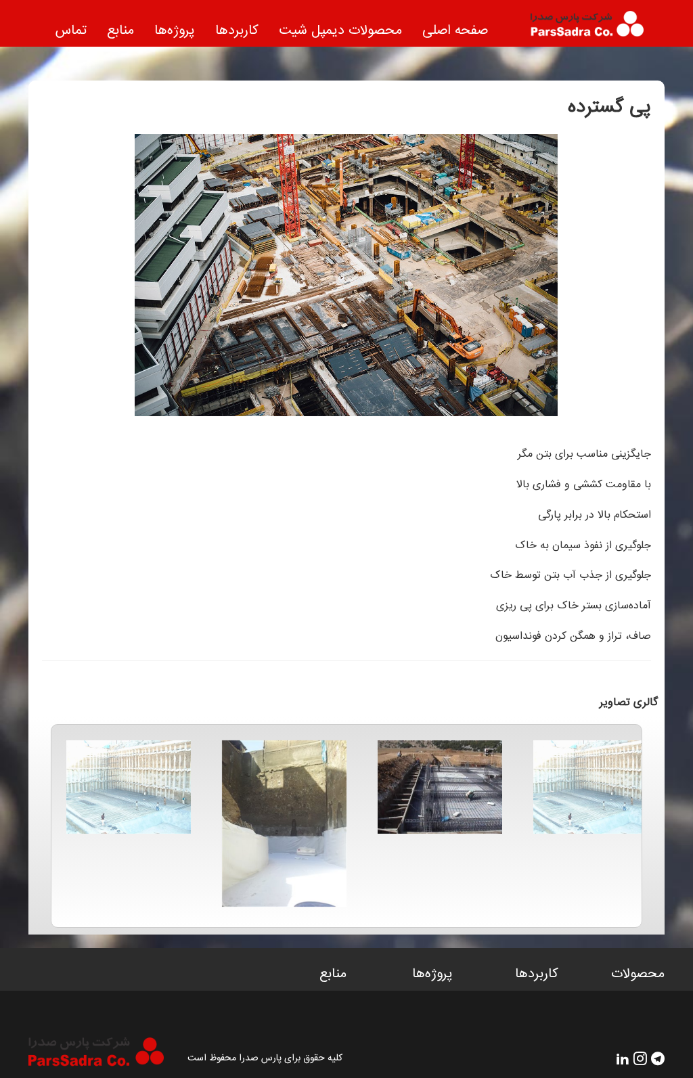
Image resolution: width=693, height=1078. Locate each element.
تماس (71, 31)
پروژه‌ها (174, 31)
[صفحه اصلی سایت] (576, 30)
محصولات (638, 975)
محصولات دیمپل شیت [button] (340, 31)
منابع (120, 31)
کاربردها (237, 31)
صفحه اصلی (455, 31)
